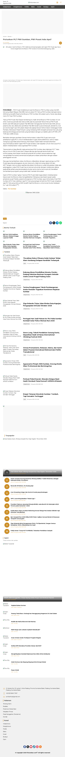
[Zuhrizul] (6, 630)
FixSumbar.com (32, 752)
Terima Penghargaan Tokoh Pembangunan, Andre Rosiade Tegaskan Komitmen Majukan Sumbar (52, 236)
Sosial (4, 734)
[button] (57, 3)
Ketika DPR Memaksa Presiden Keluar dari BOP (26, 646)
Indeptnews (6, 724)
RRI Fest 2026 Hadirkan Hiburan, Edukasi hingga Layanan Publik (11, 236)
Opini (25, 263)
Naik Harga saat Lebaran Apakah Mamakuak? (25, 629)
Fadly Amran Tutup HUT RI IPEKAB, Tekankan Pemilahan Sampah (31, 530)
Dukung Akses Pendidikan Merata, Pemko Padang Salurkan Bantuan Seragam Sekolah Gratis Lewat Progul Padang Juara (32, 236)
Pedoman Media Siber (9, 709)
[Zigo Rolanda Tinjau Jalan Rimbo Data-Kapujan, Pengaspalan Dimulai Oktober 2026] (12, 241)
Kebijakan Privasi (8, 711)
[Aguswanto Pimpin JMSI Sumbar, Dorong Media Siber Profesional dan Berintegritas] (12, 366)
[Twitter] (53, 222)
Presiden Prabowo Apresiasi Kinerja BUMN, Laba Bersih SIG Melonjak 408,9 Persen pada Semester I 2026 (35, 505)
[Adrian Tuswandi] (6, 606)
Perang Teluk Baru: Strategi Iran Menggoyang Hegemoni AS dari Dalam (34, 613)
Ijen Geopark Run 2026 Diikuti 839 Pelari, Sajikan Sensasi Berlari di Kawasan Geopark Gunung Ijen (35, 517)
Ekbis (4, 731)
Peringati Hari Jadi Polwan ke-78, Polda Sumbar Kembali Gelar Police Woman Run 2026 (32, 246)
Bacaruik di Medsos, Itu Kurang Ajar (22, 486)
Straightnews (27, 279)
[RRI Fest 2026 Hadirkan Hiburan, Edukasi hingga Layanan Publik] (12, 231)
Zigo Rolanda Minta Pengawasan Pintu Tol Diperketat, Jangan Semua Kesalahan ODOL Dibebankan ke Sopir (33, 524)
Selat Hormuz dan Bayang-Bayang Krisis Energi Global (28, 662)
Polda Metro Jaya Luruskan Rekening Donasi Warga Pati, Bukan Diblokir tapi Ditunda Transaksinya (35, 511)
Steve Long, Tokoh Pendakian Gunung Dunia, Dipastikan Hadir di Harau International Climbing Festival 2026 (51, 246)
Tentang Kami (7, 704)
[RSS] (40, 746)
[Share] (60, 43)
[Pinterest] (31, 746)
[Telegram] (57, 222)
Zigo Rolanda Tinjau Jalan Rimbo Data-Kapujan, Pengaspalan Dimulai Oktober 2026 (11, 246)
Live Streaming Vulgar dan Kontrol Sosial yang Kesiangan (29, 492)
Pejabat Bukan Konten (18, 605)
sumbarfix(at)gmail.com (13, 696)
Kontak (5, 717)
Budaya (5, 737)
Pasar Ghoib (15, 670)
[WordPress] (34, 746)
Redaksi (5, 706)
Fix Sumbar (6, 42)
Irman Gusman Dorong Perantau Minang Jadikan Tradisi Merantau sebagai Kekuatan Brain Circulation (34, 479)
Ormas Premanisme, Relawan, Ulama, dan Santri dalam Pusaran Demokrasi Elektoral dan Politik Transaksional (42, 350)
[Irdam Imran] (6, 614)
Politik (5, 729)
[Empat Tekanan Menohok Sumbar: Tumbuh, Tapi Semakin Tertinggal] (12, 397)
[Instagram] (37, 746)
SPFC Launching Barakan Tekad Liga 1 (23, 498)
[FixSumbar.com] (33, 2)
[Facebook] (50, 222)
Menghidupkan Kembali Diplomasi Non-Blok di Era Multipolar (30, 654)
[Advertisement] (32, 22)
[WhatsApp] (60, 222)
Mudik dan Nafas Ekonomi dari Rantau (23, 621)
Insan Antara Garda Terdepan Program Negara (26, 638)
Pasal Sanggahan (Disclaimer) (12, 714)
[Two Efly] (6, 622)
